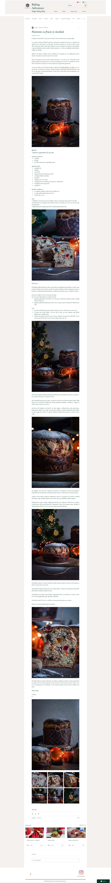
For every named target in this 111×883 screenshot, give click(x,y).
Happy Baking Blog (38, 11)
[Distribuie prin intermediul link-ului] (38, 814)
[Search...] (85, 5)
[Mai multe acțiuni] (78, 27)
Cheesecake (46, 18)
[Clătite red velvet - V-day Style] (34, 832)
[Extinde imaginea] (39, 779)
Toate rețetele (27, 18)
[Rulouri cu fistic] (55, 832)
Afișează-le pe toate (83, 825)
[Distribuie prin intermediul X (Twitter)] (35, 814)
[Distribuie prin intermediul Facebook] (32, 814)
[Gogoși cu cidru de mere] (76, 832)
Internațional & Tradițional (65, 18)
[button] (72, 11)
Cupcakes (56, 18)
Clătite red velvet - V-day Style (33, 840)
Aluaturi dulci (34, 18)
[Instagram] (81, 872)
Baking (36, 4)
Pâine (73, 18)
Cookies (51, 18)
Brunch (40, 18)
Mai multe (78, 18)
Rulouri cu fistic (51, 840)
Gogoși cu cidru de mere (73, 840)
